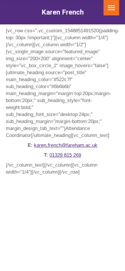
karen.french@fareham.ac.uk (65, 145)
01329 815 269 (65, 155)
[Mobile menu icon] (111, 7)
